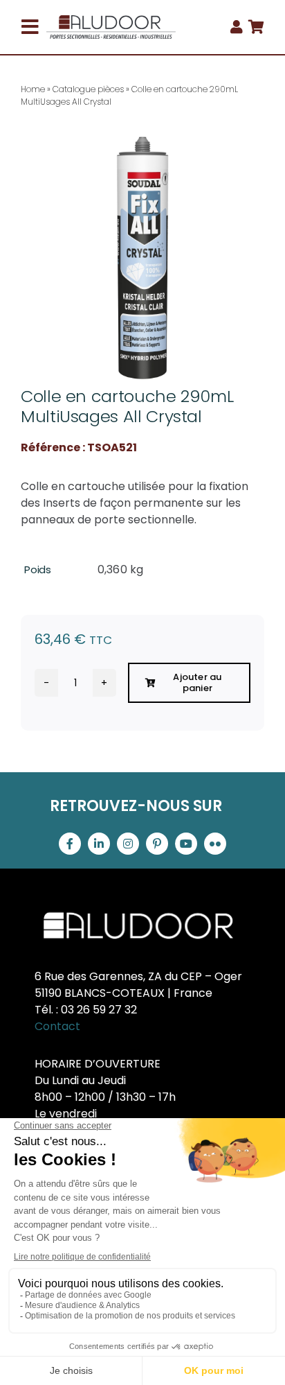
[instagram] (128, 844)
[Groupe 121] (111, 20)
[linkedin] (99, 844)
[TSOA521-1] (142, 258)
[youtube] (186, 844)
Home (33, 89)
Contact (57, 1026)
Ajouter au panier (197, 682)
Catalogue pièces (88, 89)
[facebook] (70, 844)
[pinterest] (157, 844)
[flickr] (215, 844)
